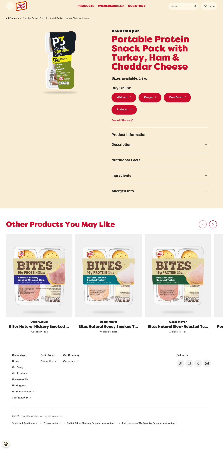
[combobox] (181, 6)
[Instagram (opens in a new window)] (189, 363)
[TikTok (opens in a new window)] (180, 363)
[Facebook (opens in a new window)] (198, 363)
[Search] (195, 6)
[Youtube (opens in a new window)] (207, 363)
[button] (10, 6)
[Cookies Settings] (6, 443)
